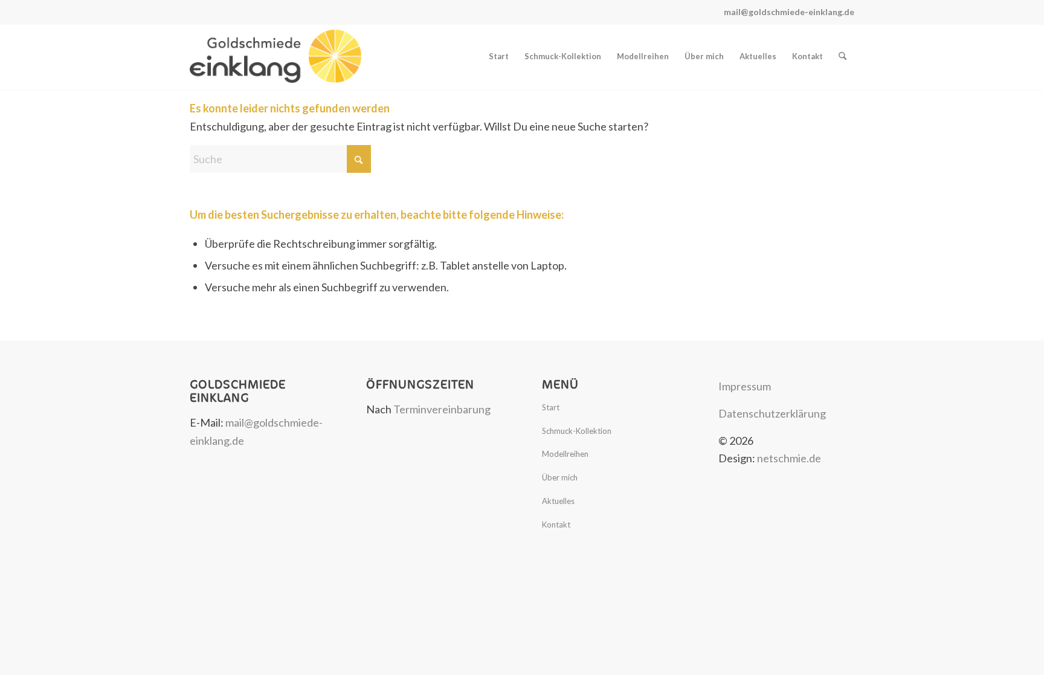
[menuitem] (499, 56)
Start (550, 407)
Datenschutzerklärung (772, 413)
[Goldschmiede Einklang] (275, 56)
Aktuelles (558, 501)
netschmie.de (789, 458)
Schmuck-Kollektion (576, 431)
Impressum (744, 386)
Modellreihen (565, 454)
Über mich (560, 477)
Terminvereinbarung (442, 409)
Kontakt (556, 524)
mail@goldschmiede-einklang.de (789, 12)
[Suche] (842, 56)
